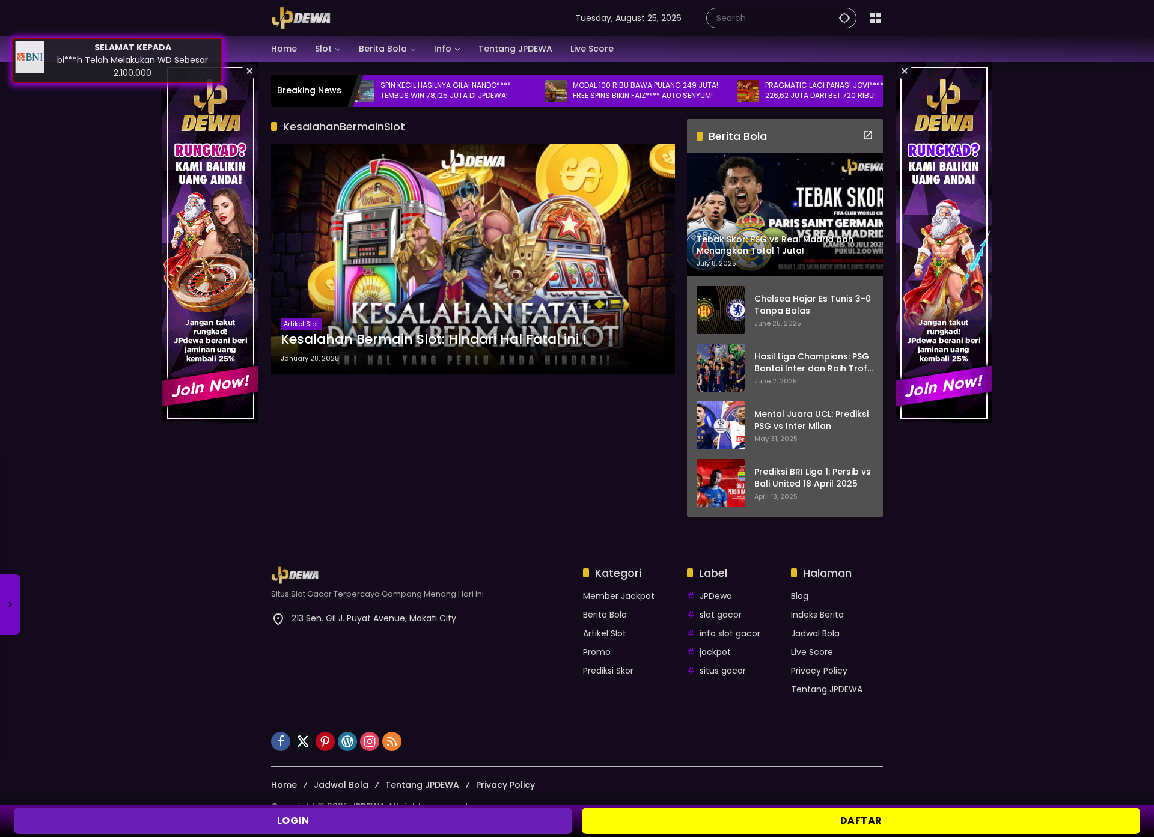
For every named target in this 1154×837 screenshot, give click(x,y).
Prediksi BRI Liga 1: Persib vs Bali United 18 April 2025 (812, 478)
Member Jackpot (619, 596)
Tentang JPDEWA (826, 689)
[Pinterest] (325, 741)
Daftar (861, 820)
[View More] (867, 135)
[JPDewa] (301, 17)
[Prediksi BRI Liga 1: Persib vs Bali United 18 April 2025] (721, 483)
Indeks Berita (817, 615)
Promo (597, 652)
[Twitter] (303, 741)
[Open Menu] (876, 18)
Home (284, 785)
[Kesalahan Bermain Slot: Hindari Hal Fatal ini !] (473, 259)
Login (293, 820)
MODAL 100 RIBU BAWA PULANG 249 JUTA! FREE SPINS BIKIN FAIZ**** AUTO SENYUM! (604, 90)
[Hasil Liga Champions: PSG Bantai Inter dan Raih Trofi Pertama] (721, 368)
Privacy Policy (819, 671)
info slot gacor (730, 633)
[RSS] (391, 741)
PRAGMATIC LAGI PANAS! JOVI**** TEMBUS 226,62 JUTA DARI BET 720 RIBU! (798, 90)
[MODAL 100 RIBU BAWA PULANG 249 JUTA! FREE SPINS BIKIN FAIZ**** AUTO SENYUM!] (514, 91)
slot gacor (721, 615)
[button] (844, 18)
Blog (799, 596)
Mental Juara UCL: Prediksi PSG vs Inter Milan (811, 420)
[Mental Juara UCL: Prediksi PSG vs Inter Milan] (721, 425)
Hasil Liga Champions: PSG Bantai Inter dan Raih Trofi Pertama (811, 362)
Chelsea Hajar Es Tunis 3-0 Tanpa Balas (812, 305)
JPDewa (716, 596)
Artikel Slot (301, 324)
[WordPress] (347, 741)
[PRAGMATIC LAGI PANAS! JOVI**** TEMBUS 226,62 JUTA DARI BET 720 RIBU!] (707, 91)
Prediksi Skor (608, 671)
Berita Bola (605, 615)
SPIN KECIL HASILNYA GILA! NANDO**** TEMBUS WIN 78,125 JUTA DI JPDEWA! (404, 90)
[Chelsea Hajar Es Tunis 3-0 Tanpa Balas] (721, 310)
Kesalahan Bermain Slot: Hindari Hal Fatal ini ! (434, 339)
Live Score (812, 652)
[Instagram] (369, 741)
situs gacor (723, 671)
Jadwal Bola (815, 633)
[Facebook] (280, 741)
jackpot (715, 652)
